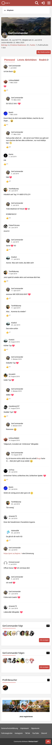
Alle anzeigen (44, 640)
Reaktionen (45, 59)
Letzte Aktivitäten (27, 59)
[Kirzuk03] (23, 660)
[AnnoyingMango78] (5, 660)
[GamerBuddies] (31, 660)
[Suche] (36, 3)
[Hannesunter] (27, 633)
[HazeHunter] (18, 633)
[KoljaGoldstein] (31, 633)
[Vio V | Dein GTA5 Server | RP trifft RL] (6, 3)
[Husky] (10, 660)
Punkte (32, 45)
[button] (44, 52)
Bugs (39, 458)
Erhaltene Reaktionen (18, 45)
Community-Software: (26, 741)
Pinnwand (9, 59)
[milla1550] (5, 633)
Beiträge (4, 45)
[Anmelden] (42, 3)
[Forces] (14, 633)
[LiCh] (10, 633)
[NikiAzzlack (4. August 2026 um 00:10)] (5, 688)
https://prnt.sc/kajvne (12, 553)
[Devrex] (18, 660)
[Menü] (48, 3)
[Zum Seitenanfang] (48, 741)
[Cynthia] (23, 633)
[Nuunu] (27, 660)
